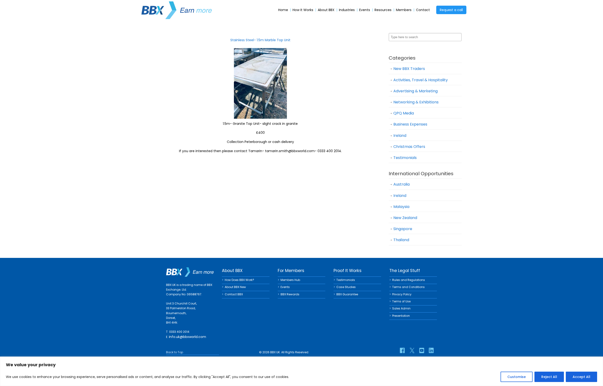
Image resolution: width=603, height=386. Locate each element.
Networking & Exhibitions (416, 102)
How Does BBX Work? (239, 280)
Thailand (401, 240)
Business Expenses (410, 124)
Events (364, 10)
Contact (423, 10)
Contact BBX (234, 294)
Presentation (401, 316)
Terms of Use (401, 301)
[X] (412, 350)
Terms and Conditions (408, 287)
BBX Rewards (290, 294)
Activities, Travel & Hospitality (420, 80)
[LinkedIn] (431, 350)
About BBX (326, 10)
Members (404, 10)
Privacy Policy (402, 294)
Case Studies (346, 287)
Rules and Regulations (408, 280)
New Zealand (405, 217)
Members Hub (290, 280)
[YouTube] (421, 350)
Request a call (451, 10)
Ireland (399, 135)
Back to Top (174, 352)
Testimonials (405, 157)
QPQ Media (403, 113)
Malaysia (401, 206)
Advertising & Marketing (415, 91)
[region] (301, 371)
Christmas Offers (409, 146)
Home (283, 10)
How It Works (303, 10)
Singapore (402, 229)
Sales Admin (401, 308)
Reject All (549, 376)
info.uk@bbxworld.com (187, 336)
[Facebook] (402, 350)
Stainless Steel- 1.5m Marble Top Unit (260, 40)
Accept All (581, 376)
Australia (401, 184)
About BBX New (235, 287)
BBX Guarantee (347, 294)
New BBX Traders (409, 68)
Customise (516, 376)
